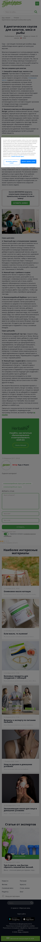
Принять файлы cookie (28, 161)
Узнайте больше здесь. (17, 156)
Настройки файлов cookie (11, 162)
